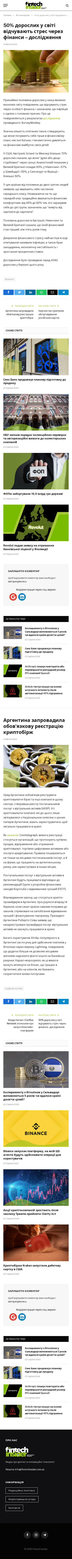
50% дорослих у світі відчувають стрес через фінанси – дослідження (52, 1023)
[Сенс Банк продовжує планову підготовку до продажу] (36, 357)
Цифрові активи (13, 988)
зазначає (13, 835)
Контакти (14, 1508)
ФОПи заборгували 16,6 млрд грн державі (33, 493)
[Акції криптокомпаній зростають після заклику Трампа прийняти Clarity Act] (36, 1187)
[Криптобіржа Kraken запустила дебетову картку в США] (36, 1242)
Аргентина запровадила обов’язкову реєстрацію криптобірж (19, 314)
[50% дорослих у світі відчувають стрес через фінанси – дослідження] (36, 71)
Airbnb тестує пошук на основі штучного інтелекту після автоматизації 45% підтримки (43, 690)
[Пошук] (67, 5)
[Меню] (5, 5)
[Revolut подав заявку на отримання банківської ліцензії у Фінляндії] (36, 523)
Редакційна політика (22, 1490)
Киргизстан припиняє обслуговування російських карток (51, 314)
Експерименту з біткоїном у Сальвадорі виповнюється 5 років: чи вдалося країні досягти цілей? (46, 631)
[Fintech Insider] (36, 5)
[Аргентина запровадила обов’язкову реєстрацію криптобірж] (36, 766)
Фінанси (9, 279)
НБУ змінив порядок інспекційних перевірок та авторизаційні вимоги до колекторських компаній (34, 438)
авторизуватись (17, 581)
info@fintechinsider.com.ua (29, 1469)
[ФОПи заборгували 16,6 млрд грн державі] (36, 471)
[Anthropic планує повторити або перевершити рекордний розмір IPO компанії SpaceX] (13, 671)
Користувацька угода (22, 1499)
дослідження (51, 118)
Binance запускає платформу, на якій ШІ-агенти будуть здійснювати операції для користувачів (32, 1155)
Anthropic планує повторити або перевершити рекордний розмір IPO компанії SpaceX (45, 670)
